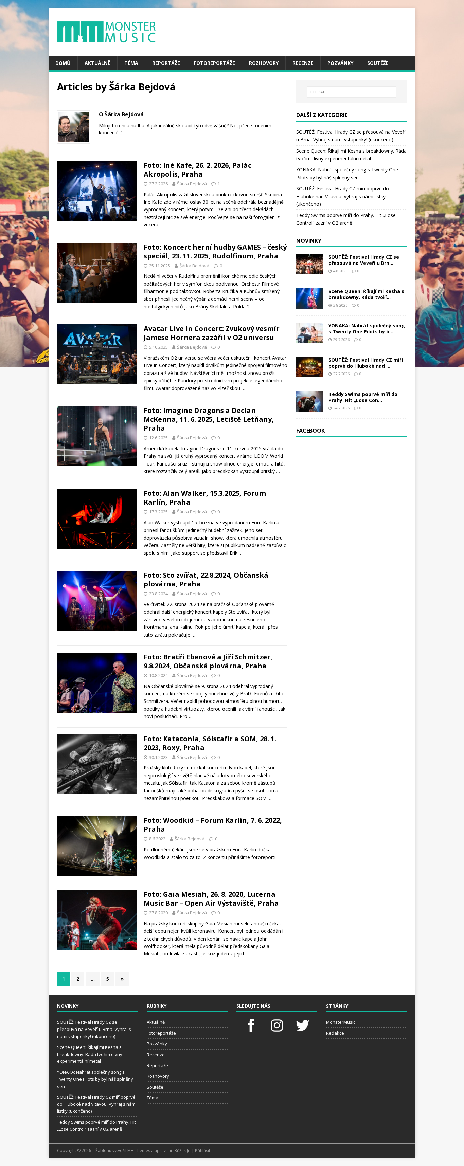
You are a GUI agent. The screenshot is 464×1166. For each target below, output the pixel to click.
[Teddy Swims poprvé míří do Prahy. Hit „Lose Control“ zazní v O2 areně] (309, 407)
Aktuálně (97, 63)
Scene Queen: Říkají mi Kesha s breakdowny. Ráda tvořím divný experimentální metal (89, 1054)
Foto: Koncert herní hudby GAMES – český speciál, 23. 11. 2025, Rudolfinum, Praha (215, 251)
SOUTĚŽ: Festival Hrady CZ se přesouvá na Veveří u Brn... (363, 260)
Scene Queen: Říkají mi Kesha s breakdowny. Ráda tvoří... (366, 294)
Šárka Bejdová (192, 184)
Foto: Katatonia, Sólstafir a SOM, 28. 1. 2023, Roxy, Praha (210, 743)
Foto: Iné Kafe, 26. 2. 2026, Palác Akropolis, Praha (197, 170)
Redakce (335, 1033)
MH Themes (138, 1150)
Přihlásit (202, 1150)
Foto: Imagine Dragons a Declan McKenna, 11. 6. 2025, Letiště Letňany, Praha (209, 419)
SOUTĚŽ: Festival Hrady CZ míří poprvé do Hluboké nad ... (365, 363)
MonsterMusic (340, 1022)
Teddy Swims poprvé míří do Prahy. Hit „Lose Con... (362, 397)
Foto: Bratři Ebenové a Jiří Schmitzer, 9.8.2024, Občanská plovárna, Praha (208, 661)
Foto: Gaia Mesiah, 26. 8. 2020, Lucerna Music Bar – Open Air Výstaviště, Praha (211, 899)
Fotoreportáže (214, 63)
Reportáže (166, 63)
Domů (63, 63)
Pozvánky (340, 63)
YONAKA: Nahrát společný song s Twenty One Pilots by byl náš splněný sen (95, 1079)
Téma (131, 63)
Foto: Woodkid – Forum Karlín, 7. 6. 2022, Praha (213, 825)
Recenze (303, 63)
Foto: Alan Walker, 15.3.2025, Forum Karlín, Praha (205, 498)
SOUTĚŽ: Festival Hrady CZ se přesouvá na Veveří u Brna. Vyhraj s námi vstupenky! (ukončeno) (94, 1029)
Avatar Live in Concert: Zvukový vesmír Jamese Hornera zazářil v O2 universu (212, 333)
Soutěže (378, 63)
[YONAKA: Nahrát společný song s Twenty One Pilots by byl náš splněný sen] (309, 338)
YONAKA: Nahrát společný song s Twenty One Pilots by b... (366, 328)
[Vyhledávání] (351, 92)
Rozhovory (264, 63)
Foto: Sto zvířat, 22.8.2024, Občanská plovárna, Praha (206, 579)
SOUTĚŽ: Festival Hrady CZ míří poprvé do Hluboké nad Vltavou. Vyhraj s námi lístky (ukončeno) (342, 196)
